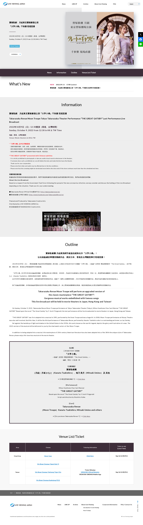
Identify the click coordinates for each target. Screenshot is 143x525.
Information (61, 72)
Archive (75, 504)
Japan (131, 4)
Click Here (81, 379)
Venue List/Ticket (89, 72)
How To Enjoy (87, 510)
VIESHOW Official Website (90, 472)
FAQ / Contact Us (126, 504)
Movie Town (48, 456)
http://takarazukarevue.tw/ (50, 192)
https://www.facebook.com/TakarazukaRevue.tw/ (46, 195)
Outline (74, 72)
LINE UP (67, 504)
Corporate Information (109, 504)
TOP (11, 493)
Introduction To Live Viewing (91, 507)
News (49, 72)
